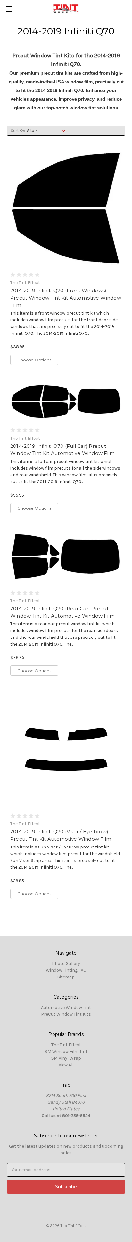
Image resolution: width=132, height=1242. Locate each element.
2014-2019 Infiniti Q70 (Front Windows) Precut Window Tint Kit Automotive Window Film (65, 297)
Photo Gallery (66, 963)
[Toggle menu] (9, 9)
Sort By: (18, 130)
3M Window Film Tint (66, 1051)
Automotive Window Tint (66, 1007)
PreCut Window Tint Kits (66, 1014)
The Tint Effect (66, 1044)
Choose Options (34, 359)
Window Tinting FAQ (66, 970)
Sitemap (66, 977)
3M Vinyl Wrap (66, 1058)
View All (66, 1065)
